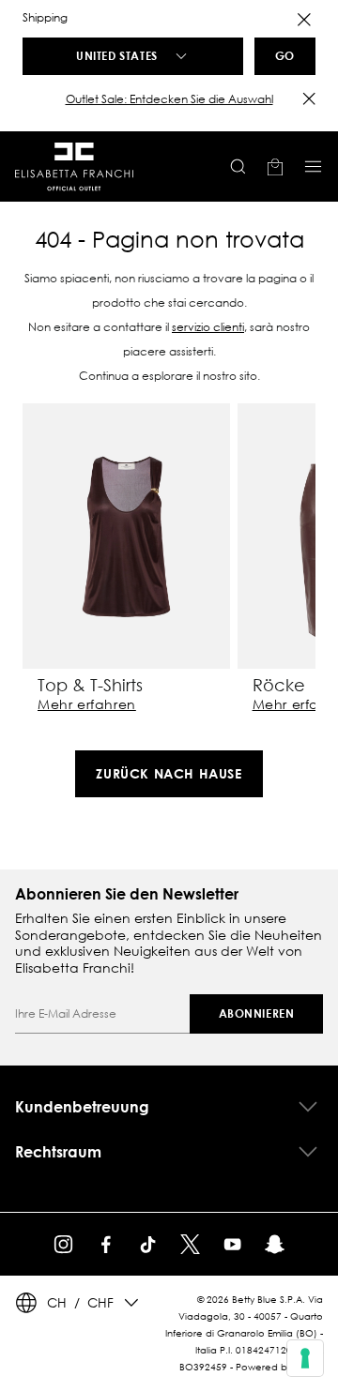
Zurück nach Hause (168, 773)
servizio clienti (208, 327)
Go (285, 55)
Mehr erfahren (87, 704)
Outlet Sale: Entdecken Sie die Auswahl (169, 99)
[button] (169, 99)
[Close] (304, 19)
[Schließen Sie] (309, 98)
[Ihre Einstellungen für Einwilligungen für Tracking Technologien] (305, 1358)
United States (117, 55)
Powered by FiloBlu (279, 1367)
